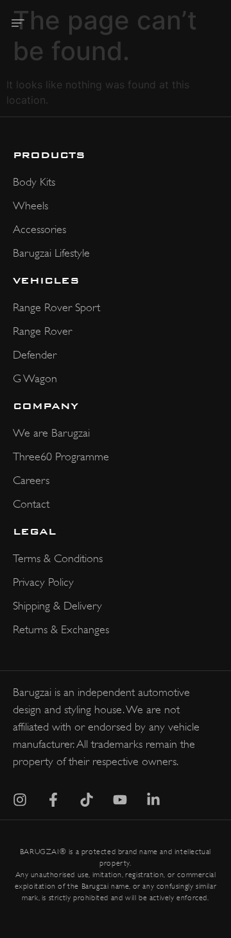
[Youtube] (120, 800)
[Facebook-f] (53, 800)
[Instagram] (20, 800)
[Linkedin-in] (153, 800)
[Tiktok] (87, 800)
